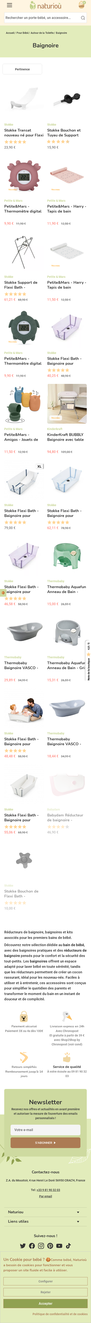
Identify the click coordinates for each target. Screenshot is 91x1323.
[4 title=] (20, 142)
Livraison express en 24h (67, 1026)
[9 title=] (66, 142)
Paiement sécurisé (24, 1026)
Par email (45, 1196)
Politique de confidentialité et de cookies (60, 1314)
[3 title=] (15, 142)
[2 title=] (11, 142)
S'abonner (43, 1143)
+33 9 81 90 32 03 (48, 1190)
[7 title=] (61, 142)
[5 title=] (24, 142)
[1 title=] (6, 142)
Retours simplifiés (24, 1067)
